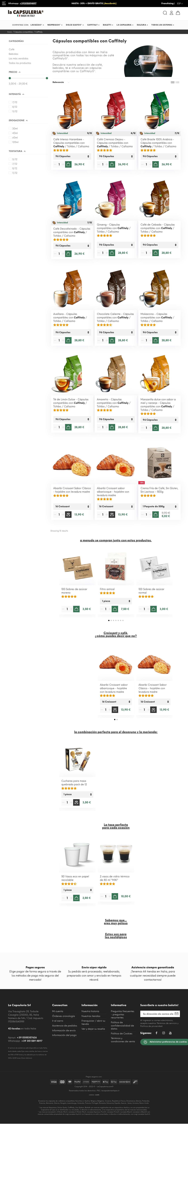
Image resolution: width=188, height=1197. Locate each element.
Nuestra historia (90, 1011)
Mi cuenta (57, 1011)
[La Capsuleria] (50, 13)
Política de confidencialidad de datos (122, 1025)
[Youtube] (170, 1034)
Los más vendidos (18, 58)
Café (11, 49)
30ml (15, 128)
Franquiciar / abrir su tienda (93, 1022)
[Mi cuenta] (171, 12)
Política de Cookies (121, 1033)
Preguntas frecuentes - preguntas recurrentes (122, 1014)
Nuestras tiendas (91, 1016)
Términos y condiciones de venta (123, 1040)
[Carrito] (178, 13)
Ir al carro (57, 1020)
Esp (180, 3)
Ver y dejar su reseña (93, 1028)
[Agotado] (68, 514)
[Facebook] (156, 1033)
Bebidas (13, 54)
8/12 (14, 106)
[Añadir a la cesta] (68, 164)
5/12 (14, 159)
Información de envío (64, 1030)
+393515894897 (28, 3)
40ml (15, 133)
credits (97, 1095)
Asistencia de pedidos (64, 1025)
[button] (108, 620)
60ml (15, 137)
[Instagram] (163, 1033)
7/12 (14, 102)
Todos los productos (20, 63)
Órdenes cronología (63, 1016)
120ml (15, 142)
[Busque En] (165, 13)
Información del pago (64, 1035)
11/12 (14, 111)
